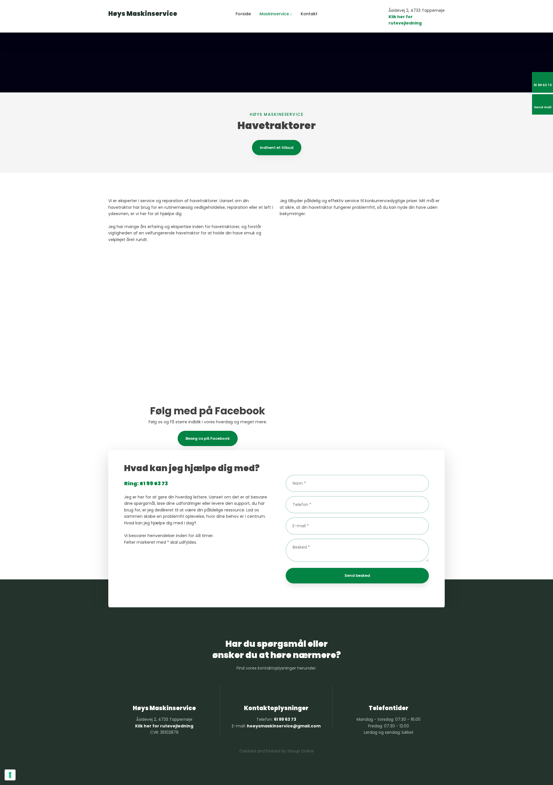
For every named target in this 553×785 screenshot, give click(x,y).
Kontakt (309, 14)
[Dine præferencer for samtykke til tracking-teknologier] (10, 774)
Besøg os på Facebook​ (207, 438)
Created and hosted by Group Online (276, 751)
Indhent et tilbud (276, 147)
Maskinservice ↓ (276, 14)
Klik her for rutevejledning (164, 726)
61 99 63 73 (285, 719)
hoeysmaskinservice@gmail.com (284, 726)
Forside (243, 14)
